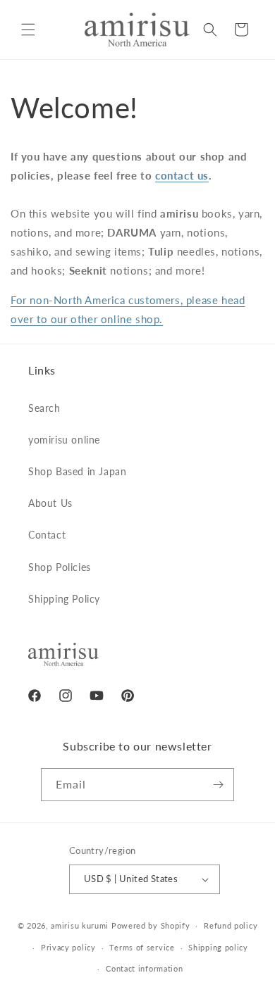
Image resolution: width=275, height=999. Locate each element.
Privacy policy (68, 947)
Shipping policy (218, 947)
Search (44, 408)
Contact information (144, 968)
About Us (50, 503)
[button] (28, 29)
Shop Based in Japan (77, 471)
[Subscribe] (217, 784)
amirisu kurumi (80, 925)
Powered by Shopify (150, 925)
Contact (47, 535)
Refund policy (230, 925)
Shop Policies (59, 567)
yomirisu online (64, 440)
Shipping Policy (64, 599)
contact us (182, 175)
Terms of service (141, 947)
